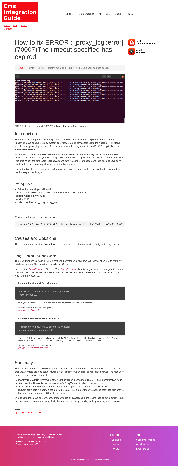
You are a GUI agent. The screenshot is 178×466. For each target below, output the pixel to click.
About (7, 25)
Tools (130, 14)
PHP (40, 412)
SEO (107, 14)
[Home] (20, 12)
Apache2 (19, 412)
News (24, 25)
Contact (8, 28)
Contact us (117, 440)
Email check (142, 449)
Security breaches (145, 440)
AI (100, 14)
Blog (15, 25)
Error (30, 412)
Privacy (115, 449)
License (115, 444)
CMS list (70, 14)
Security (119, 14)
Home (20, 68)
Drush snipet (142, 444)
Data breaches (86, 14)
